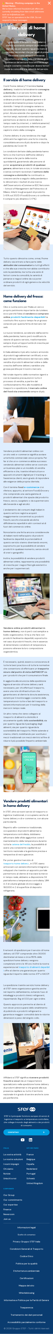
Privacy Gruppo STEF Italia (26, 1241)
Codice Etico (26, 1256)
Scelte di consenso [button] (26, 1234)
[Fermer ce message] (49, 3)
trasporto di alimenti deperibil (34, 967)
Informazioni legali (27, 1227)
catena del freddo (21, 844)
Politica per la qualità (26, 1263)
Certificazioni (26, 1278)
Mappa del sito (26, 1285)
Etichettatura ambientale (26, 1270)
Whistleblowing (26, 1292)
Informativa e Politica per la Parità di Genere (26, 1300)
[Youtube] (22, 1140)
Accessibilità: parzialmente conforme (26, 1322)
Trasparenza (26, 1307)
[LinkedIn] (30, 1140)
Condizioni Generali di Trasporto (26, 1248)
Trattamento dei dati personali (26, 1314)
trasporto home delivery (16, 863)
